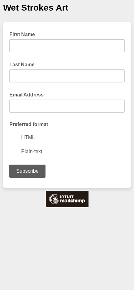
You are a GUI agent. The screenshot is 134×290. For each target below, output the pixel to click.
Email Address (28, 94)
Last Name (23, 64)
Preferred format (28, 124)
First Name (22, 34)
